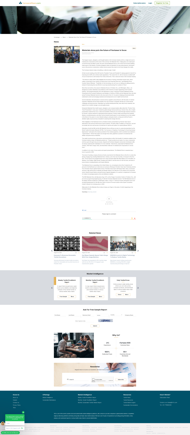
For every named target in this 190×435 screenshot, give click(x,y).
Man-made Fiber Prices (178, 427)
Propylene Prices (148, 433)
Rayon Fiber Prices (136, 429)
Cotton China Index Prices (85, 429)
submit (95, 326)
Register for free (162, 3)
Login (150, 3)
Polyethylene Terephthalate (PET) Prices (39, 427)
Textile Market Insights (129, 402)
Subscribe (121, 379)
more (72, 296)
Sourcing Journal (92, 192)
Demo (119, 294)
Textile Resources (128, 400)
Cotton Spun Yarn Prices (99, 429)
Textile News (126, 397)
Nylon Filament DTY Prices (58, 429)
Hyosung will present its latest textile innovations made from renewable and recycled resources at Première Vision (66, 262)
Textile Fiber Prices (148, 429)
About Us (15, 397)
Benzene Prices (52, 427)
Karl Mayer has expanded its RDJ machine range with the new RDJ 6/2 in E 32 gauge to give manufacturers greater (94, 262)
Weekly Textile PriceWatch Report (87, 397)
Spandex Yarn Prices (155, 427)
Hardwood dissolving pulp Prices (126, 427)
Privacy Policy (17, 405)
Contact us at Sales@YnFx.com (168, 402)
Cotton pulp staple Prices (117, 427)
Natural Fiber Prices (171, 427)
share (134, 48)
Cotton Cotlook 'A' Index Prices (102, 427)
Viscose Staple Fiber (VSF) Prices (118, 429)
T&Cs (14, 407)
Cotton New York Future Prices (86, 427)
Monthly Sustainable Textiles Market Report (89, 402)
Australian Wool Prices (149, 427)
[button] (138, 251)
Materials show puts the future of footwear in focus (82, 37)
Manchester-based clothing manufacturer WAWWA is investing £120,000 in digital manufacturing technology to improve (120, 262)
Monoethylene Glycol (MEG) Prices (28, 427)
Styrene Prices (166, 427)
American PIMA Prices (94, 427)
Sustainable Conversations (130, 405)
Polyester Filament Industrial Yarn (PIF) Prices (34, 429)
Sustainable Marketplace (49, 400)
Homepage (57, 37)
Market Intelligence (48, 397)
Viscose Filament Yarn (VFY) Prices (128, 429)
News (64, 37)
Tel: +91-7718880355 (165, 405)
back (83, 44)
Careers (15, 400)
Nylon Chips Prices (65, 427)
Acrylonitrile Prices (154, 433)
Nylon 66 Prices (52, 429)
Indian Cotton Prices (92, 429)
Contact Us (16, 402)
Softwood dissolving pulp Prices (135, 427)
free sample (63, 296)
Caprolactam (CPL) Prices (59, 427)
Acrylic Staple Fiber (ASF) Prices (161, 433)
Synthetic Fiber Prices (185, 427)
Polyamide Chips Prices (72, 427)
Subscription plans (139, 3)
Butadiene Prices (161, 427)
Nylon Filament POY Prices (66, 429)
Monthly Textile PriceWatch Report (87, 400)
